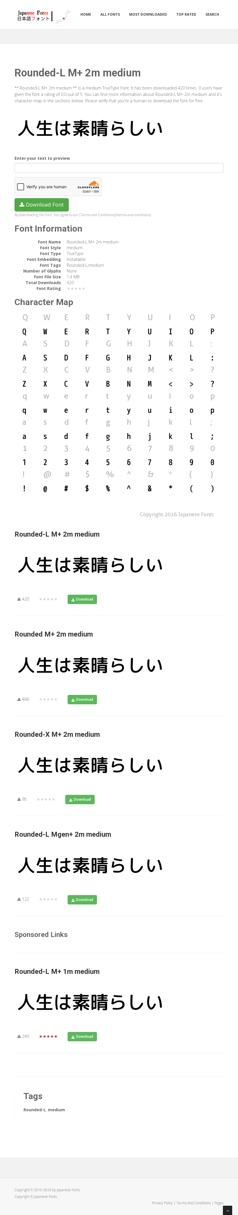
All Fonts (110, 14)
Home (85, 14)
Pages (218, 1202)
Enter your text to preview (42, 158)
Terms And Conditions (193, 1202)
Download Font (44, 204)
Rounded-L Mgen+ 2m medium (63, 834)
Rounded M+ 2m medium (54, 634)
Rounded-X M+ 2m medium (57, 734)
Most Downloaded (148, 14)
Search (212, 14)
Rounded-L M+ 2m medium (57, 534)
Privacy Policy (162, 1202)
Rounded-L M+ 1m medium (57, 971)
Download (84, 599)
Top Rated (186, 14)
